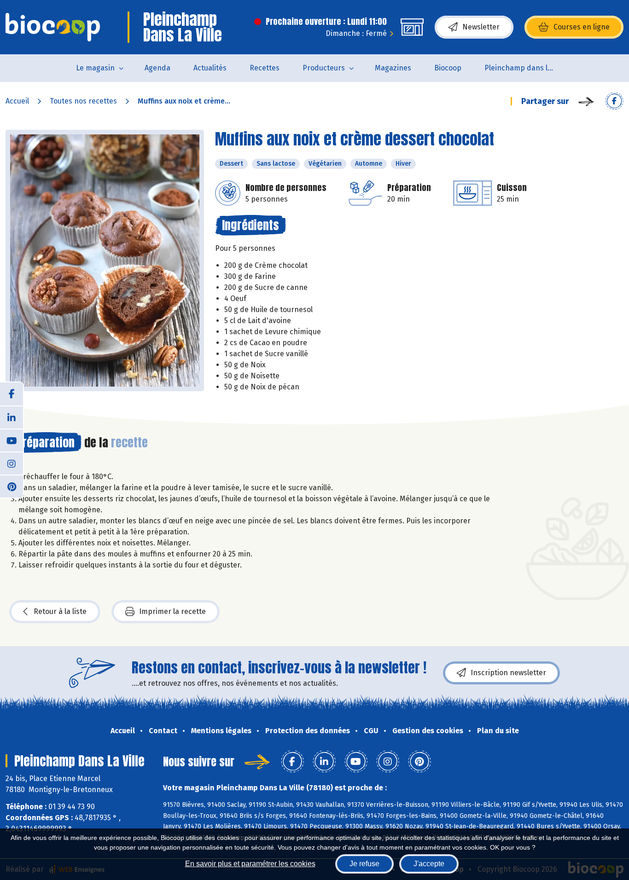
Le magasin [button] (95, 68)
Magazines (393, 68)
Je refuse (364, 864)
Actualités (210, 68)
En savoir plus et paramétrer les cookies (250, 864)
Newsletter (481, 27)
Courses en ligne (581, 27)
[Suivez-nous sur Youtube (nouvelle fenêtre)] (11, 440)
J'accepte (429, 864)
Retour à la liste (60, 611)
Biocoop (447, 68)
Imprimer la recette (172, 611)
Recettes (265, 68)
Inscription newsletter (508, 672)
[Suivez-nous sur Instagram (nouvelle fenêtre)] (11, 463)
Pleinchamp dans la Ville (524, 68)
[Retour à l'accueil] (53, 27)
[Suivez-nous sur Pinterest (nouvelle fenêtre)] (11, 486)
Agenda (157, 68)
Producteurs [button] (324, 68)
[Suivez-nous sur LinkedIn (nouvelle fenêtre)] (11, 416)
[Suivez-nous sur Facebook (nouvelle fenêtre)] (11, 393)
